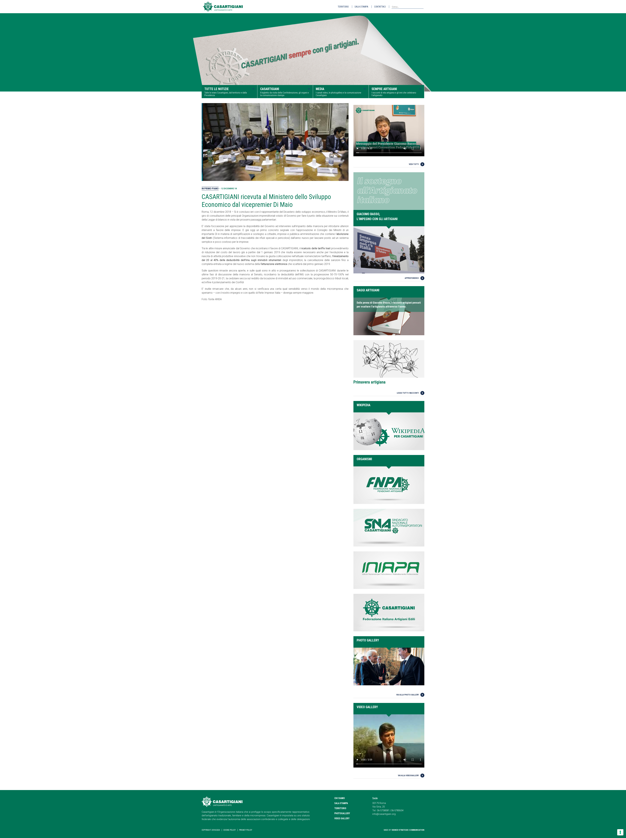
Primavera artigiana (369, 382)
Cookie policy (229, 830)
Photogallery (342, 813)
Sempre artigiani (394, 92)
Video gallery (342, 818)
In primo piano (210, 188)
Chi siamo (339, 798)
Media (338, 92)
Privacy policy (245, 830)
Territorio (343, 6)
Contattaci (380, 6)
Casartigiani (284, 92)
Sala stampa (361, 6)
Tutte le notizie (225, 92)
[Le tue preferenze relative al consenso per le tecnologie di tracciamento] (620, 832)
